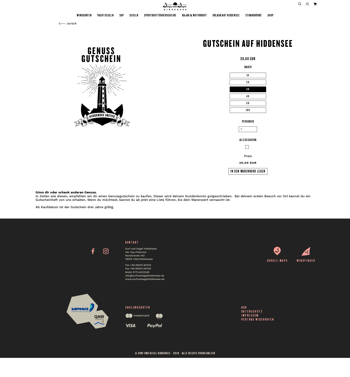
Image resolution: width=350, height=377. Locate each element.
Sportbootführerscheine (160, 15)
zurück (72, 23)
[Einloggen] (307, 3)
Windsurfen (84, 15)
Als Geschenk (248, 140)
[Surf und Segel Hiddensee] (175, 6)
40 (248, 96)
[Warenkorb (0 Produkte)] (315, 3)
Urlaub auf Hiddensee (226, 15)
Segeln (133, 15)
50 (247, 103)
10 (248, 75)
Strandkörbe (253, 15)
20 (247, 82)
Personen (248, 121)
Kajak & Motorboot (194, 15)
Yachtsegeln (105, 15)
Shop (270, 15)
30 (247, 89)
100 (248, 110)
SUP (121, 15)
